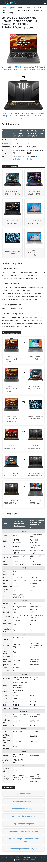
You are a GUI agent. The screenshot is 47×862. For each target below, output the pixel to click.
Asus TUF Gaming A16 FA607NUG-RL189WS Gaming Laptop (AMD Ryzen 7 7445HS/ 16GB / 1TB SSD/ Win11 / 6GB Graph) (23, 115)
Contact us (34, 860)
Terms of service (21, 860)
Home (4, 8)
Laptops (12, 8)
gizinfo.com (17, 857)
